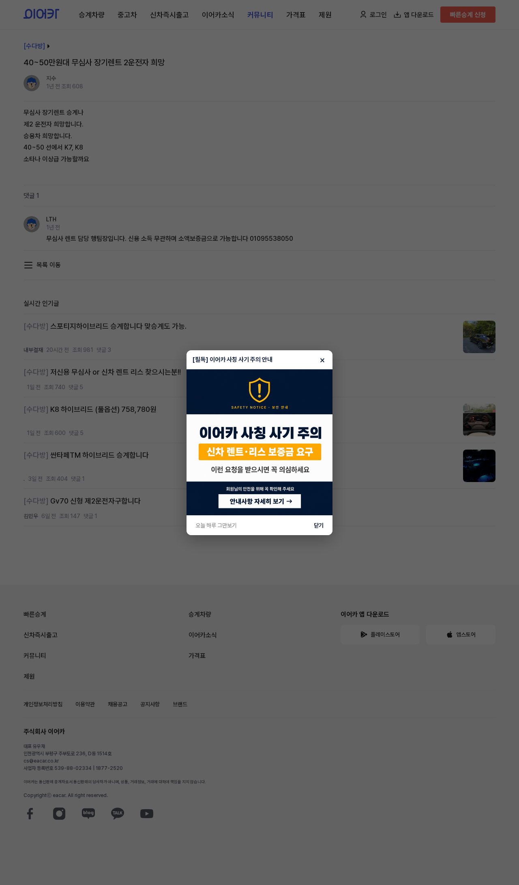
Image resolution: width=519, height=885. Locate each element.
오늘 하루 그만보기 (216, 525)
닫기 (319, 525)
